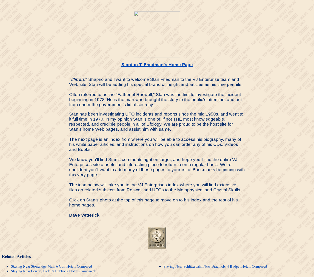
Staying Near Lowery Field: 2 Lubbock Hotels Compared (53, 271)
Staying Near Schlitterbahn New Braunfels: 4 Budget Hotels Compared (215, 266)
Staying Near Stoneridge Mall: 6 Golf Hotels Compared (51, 266)
